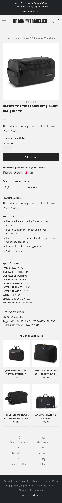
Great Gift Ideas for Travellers (39, 38)
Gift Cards (43, 464)
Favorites (43, 453)
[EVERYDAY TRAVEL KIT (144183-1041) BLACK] (45, 353)
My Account (43, 442)
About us (23, 490)
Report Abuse (36, 490)
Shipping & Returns (46, 485)
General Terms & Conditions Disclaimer (23, 481)
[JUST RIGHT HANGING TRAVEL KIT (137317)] (16, 353)
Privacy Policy (51, 481)
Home (6, 38)
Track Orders (19, 453)
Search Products (19, 442)
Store (16, 38)
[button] (31, 21)
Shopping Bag (18, 464)
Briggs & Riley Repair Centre (20, 485)
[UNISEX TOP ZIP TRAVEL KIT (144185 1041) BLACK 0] (31, 71)
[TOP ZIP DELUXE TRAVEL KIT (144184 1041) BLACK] (16, 397)
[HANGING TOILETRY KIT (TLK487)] (45, 397)
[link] (31, 11)
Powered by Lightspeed (31, 495)
